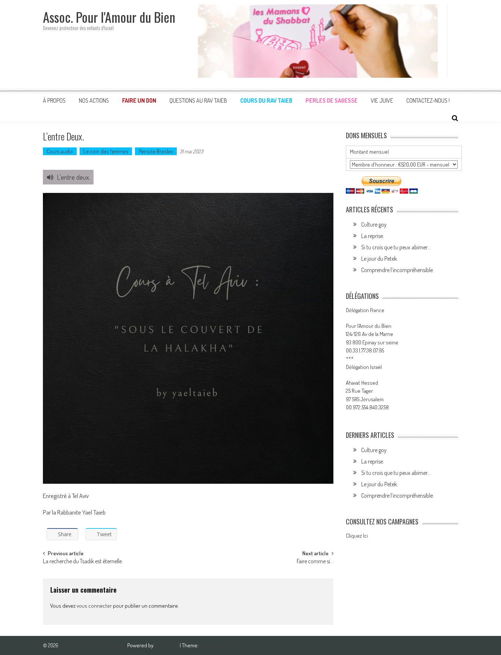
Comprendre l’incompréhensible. (397, 270)
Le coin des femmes (105, 151)
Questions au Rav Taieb (198, 100)
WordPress (167, 645)
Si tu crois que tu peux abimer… (396, 247)
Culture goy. (374, 224)
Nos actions (94, 100)
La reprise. (372, 235)
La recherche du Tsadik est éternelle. (83, 562)
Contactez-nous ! (428, 100)
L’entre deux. (73, 177)
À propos (54, 100)
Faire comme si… (315, 562)
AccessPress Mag (218, 645)
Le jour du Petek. (379, 258)
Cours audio (60, 151)
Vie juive (382, 100)
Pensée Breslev (156, 151)
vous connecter (94, 605)
